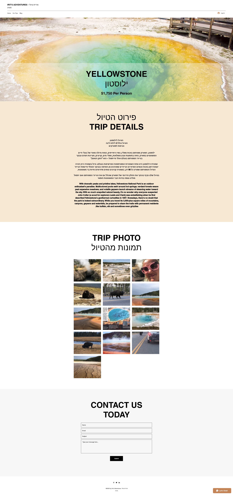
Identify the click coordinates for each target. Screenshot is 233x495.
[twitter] (116, 482)
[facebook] (114, 482)
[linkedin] (119, 482)
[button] (87, 270)
